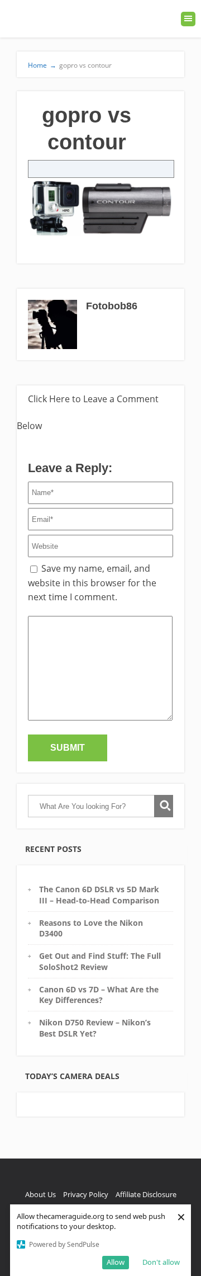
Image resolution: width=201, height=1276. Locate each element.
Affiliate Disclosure (146, 1194)
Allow (116, 1262)
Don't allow (161, 1262)
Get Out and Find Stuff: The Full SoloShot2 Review (100, 961)
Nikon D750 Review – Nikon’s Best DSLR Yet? (95, 1027)
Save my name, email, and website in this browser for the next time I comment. (92, 582)
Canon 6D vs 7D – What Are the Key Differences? (99, 994)
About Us (40, 1194)
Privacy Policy (85, 1194)
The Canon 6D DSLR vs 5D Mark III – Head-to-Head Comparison (99, 894)
